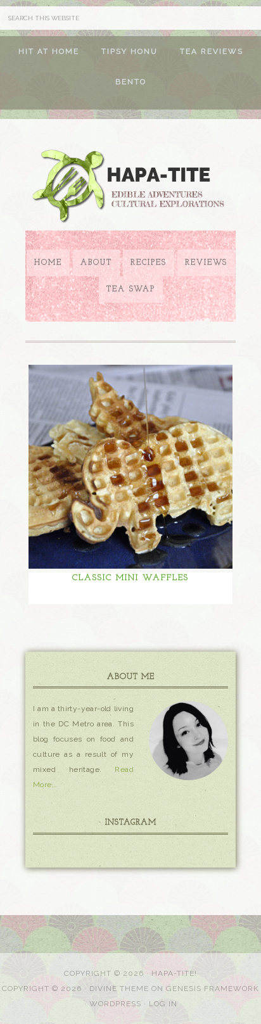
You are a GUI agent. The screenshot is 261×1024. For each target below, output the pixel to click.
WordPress (115, 1003)
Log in (163, 1003)
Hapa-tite (130, 187)
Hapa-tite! (174, 973)
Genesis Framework (212, 988)
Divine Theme (119, 988)
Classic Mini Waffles (130, 578)
